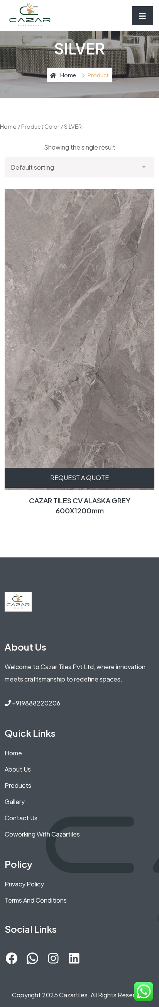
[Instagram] (53, 958)
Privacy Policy (24, 884)
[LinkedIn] (74, 958)
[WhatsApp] (32, 958)
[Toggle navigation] (142, 15)
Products (18, 785)
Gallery (15, 801)
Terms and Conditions (36, 900)
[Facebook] (12, 958)
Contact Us (21, 818)
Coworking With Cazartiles (42, 834)
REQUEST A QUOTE (79, 478)
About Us (18, 769)
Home (68, 75)
